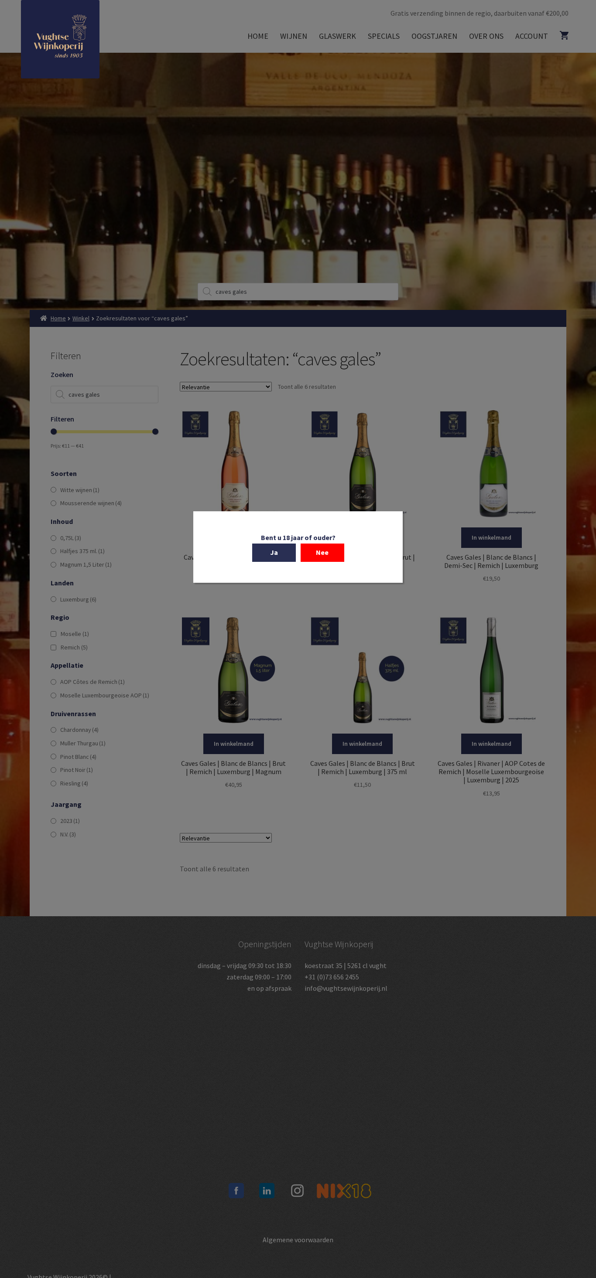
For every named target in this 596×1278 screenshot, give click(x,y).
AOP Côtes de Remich (92, 682)
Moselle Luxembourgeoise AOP (104, 695)
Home (257, 36)
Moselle (75, 634)
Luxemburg (78, 599)
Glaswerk (337, 36)
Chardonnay (79, 730)
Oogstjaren (434, 36)
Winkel (80, 318)
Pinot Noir (76, 770)
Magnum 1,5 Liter (86, 564)
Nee (322, 552)
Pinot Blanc (78, 757)
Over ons (486, 36)
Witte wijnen (79, 490)
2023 (70, 821)
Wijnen (293, 36)
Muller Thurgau (83, 743)
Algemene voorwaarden (298, 1239)
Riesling (74, 783)
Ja (274, 552)
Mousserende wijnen (91, 503)
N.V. (68, 834)
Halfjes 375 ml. (82, 551)
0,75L (70, 538)
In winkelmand (491, 537)
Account (531, 36)
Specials (384, 36)
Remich (74, 647)
